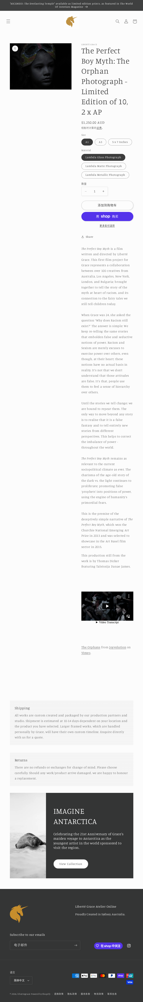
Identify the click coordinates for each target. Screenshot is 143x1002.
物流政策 (99, 994)
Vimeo (85, 653)
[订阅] (75, 945)
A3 (100, 141)
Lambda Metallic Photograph (105, 174)
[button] (8, 21)
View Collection (70, 864)
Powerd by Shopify (40, 994)
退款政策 (59, 994)
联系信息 (112, 994)
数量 (84, 183)
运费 (99, 127)
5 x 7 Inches (120, 141)
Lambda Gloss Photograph (103, 157)
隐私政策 (72, 994)
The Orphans (90, 647)
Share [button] (89, 236)
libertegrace (24, 994)
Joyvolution (117, 647)
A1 (87, 141)
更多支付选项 (107, 225)
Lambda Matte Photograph (103, 166)
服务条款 (85, 994)
